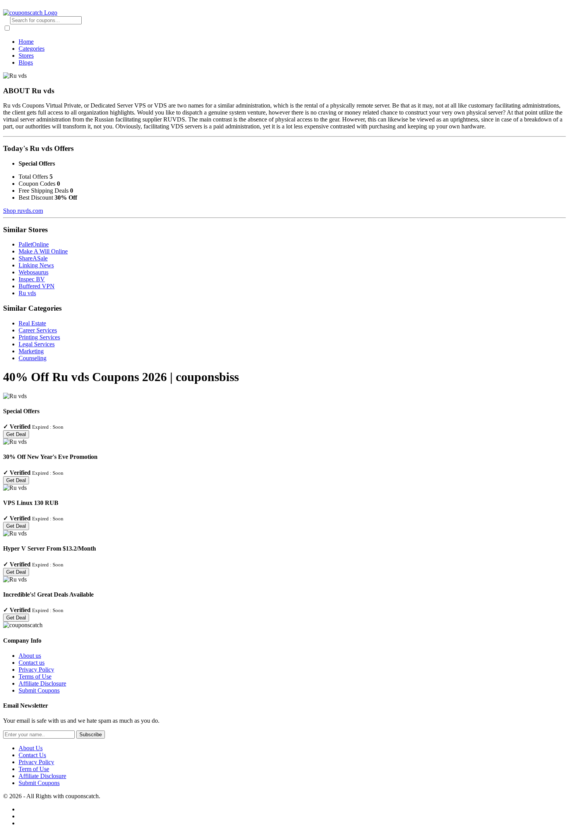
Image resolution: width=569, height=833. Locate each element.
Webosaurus (33, 272)
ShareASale (33, 258)
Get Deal (16, 434)
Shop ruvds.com (23, 210)
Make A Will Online (43, 251)
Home (26, 41)
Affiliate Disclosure (42, 683)
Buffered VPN (37, 286)
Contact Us (32, 755)
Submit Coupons (39, 690)
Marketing (31, 351)
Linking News (36, 265)
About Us (31, 748)
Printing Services (39, 337)
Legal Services (37, 344)
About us (30, 655)
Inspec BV (32, 279)
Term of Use (34, 769)
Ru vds (27, 293)
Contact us (32, 662)
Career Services (38, 330)
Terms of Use (35, 676)
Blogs (26, 62)
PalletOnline (34, 244)
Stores (26, 55)
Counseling (32, 358)
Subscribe (90, 734)
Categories (32, 48)
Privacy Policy (36, 669)
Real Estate (32, 323)
